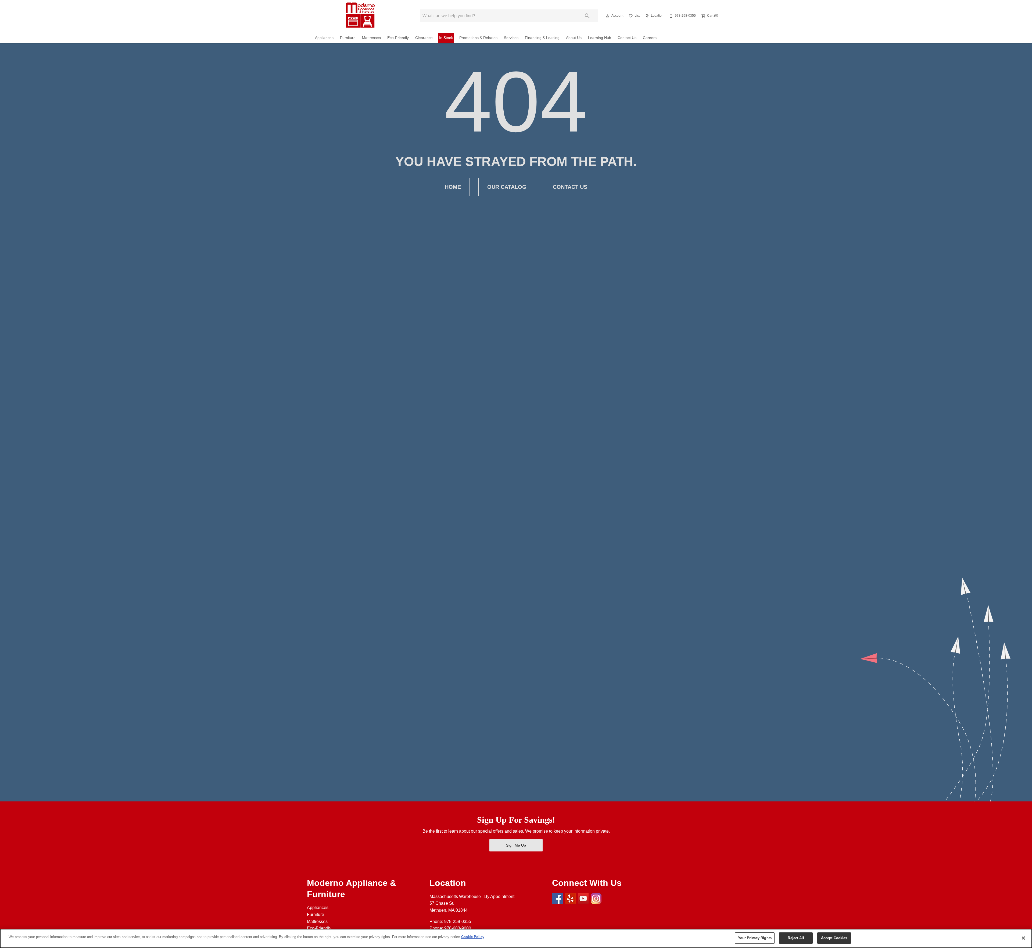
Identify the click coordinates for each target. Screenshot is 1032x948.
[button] (607, 16)
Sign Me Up (516, 845)
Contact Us (627, 38)
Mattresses (371, 38)
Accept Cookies (834, 938)
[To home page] (359, 16)
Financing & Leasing (542, 38)
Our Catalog (506, 187)
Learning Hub (599, 38)
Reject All (796, 938)
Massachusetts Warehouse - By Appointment (471, 896)
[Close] (1023, 938)
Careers (650, 38)
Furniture (348, 38)
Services (511, 38)
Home (453, 187)
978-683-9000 (457, 928)
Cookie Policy (472, 937)
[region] (516, 938)
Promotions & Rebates (478, 38)
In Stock (446, 38)
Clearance (424, 38)
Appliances (324, 38)
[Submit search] (587, 16)
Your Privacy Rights (755, 938)
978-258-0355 (457, 921)
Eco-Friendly (398, 38)
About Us (574, 38)
